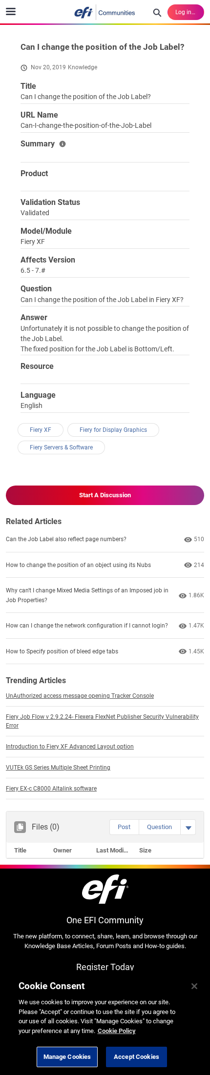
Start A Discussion (105, 495)
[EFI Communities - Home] (105, 12)
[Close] (194, 986)
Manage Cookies (67, 1056)
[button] (124, 827)
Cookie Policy (117, 1030)
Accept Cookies (136, 1056)
